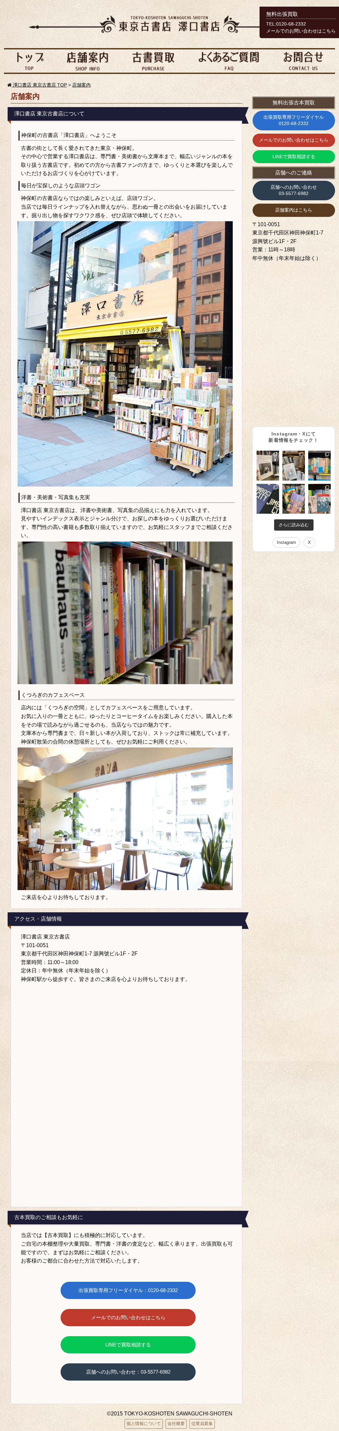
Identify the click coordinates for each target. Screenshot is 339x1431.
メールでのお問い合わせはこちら (128, 1317)
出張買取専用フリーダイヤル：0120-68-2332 (128, 1290)
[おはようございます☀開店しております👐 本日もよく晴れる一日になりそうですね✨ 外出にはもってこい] (319, 466)
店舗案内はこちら (293, 210)
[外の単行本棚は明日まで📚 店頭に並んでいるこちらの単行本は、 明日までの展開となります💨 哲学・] (293, 466)
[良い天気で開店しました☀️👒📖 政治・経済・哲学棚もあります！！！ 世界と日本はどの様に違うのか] (319, 499)
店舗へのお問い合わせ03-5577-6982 (293, 190)
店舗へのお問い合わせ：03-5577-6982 (128, 1372)
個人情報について (143, 1423)
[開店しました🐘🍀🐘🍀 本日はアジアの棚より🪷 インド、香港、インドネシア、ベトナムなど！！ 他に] (293, 499)
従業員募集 (202, 1423)
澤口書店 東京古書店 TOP (39, 85)
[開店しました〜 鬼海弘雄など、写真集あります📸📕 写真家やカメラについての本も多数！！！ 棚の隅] (268, 466)
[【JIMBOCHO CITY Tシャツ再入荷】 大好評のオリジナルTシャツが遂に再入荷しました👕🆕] (268, 499)
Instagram (286, 542)
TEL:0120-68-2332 (286, 24)
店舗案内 (81, 85)
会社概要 (176, 1423)
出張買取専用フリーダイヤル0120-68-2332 (294, 120)
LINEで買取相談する (128, 1344)
